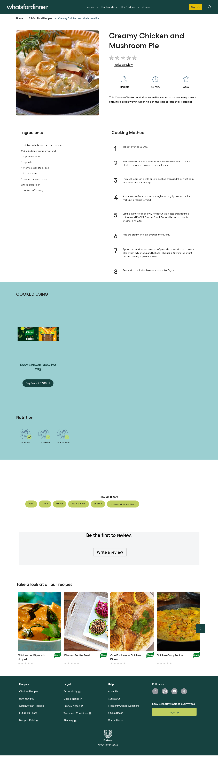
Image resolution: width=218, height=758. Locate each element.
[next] (200, 628)
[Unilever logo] (108, 735)
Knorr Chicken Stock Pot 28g (38, 367)
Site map (68, 720)
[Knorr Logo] (57, 656)
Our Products (128, 6)
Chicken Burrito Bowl (77, 655)
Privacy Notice (72, 705)
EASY (31, 503)
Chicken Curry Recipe (170, 655)
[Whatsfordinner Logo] (27, 6)
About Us (113, 691)
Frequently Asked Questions (123, 705)
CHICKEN (98, 503)
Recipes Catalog (28, 720)
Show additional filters (124, 504)
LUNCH (45, 503)
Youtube (174, 691)
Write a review (110, 552)
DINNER (59, 503)
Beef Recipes (26, 698)
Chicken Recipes (28, 691)
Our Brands (107, 6)
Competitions (115, 720)
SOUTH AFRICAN (78, 503)
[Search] (209, 7)
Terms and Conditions (76, 713)
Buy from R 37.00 (36, 383)
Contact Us (114, 698)
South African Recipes (31, 705)
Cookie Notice (71, 698)
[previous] (17, 628)
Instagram (165, 691)
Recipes (90, 6)
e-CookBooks (115, 712)
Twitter (184, 691)
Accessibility (70, 691)
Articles (146, 6)
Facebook (155, 691)
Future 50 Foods (28, 712)
